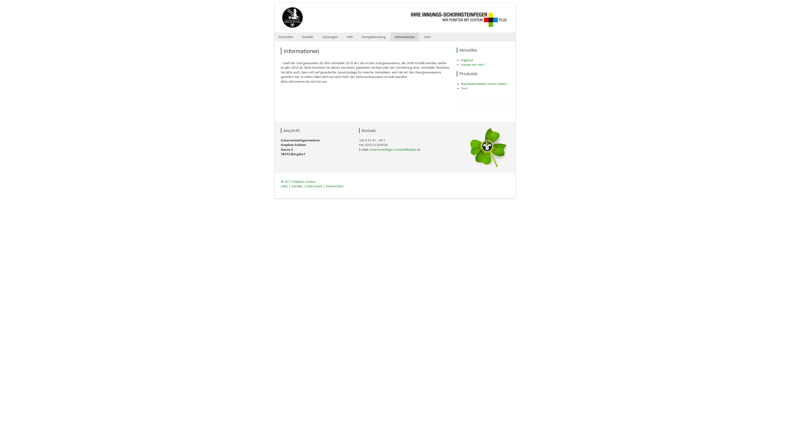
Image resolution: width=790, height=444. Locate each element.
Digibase (467, 60)
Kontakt (307, 37)
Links (427, 37)
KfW (350, 37)
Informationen (405, 37)
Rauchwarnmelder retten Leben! (484, 84)
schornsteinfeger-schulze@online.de (395, 149)
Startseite (286, 37)
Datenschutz (335, 186)
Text (464, 88)
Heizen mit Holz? (473, 64)
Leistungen (330, 37)
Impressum (314, 186)
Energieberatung (374, 37)
